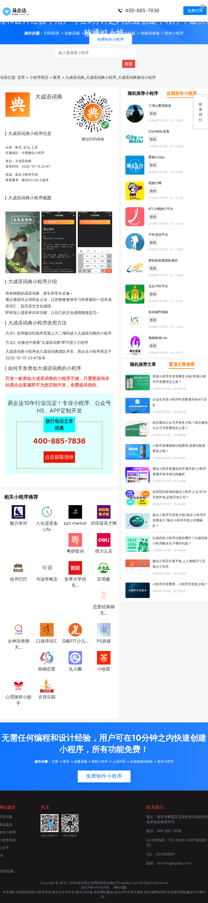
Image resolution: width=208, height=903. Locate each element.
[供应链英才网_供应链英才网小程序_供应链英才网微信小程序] (103, 511)
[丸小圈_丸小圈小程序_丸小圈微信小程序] (75, 657)
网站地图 (120, 887)
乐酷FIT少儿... (75, 641)
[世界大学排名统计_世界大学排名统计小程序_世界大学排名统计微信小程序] (75, 567)
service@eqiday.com (174, 863)
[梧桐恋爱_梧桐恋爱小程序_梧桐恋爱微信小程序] (47, 657)
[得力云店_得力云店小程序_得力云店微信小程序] (103, 539)
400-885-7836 (142, 10)
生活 (26, 147)
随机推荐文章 (143, 364)
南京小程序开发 (26, 174)
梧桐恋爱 (47, 669)
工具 (34, 147)
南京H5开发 (84, 892)
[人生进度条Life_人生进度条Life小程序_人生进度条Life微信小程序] (47, 511)
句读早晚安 (47, 579)
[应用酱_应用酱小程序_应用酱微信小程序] (103, 567)
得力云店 (103, 551)
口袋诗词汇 (47, 641)
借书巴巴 (18, 579)
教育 (18, 147)
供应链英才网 (104, 523)
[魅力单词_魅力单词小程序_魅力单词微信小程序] (18, 511)
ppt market (75, 523)
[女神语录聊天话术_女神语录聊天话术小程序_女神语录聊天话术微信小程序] (18, 629)
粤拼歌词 (75, 551)
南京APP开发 (124, 892)
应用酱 (103, 579)
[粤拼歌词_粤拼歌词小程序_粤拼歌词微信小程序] (75, 539)
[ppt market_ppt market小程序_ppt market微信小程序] (75, 511)
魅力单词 (18, 523)
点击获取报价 (59, 457)
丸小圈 (75, 669)
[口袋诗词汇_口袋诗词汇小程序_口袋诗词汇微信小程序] (47, 629)
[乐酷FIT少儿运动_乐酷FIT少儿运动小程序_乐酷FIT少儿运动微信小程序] (75, 629)
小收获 (103, 669)
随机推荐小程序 (143, 93)
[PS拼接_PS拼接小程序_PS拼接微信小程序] (103, 629)
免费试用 (195, 10)
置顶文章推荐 (182, 364)
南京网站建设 (103, 892)
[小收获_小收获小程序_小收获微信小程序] (103, 657)
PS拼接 (104, 641)
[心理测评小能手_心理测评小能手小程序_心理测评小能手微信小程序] (18, 685)
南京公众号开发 (63, 892)
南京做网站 (152, 892)
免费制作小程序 (104, 776)
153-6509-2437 (181, 840)
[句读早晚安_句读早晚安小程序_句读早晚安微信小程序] (47, 567)
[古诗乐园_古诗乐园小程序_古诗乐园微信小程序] (47, 685)
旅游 (153, 113)
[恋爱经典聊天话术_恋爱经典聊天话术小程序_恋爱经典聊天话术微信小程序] (103, 595)
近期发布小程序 (182, 93)
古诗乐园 (47, 697)
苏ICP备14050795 (95, 887)
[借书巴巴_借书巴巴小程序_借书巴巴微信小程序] (18, 567)
